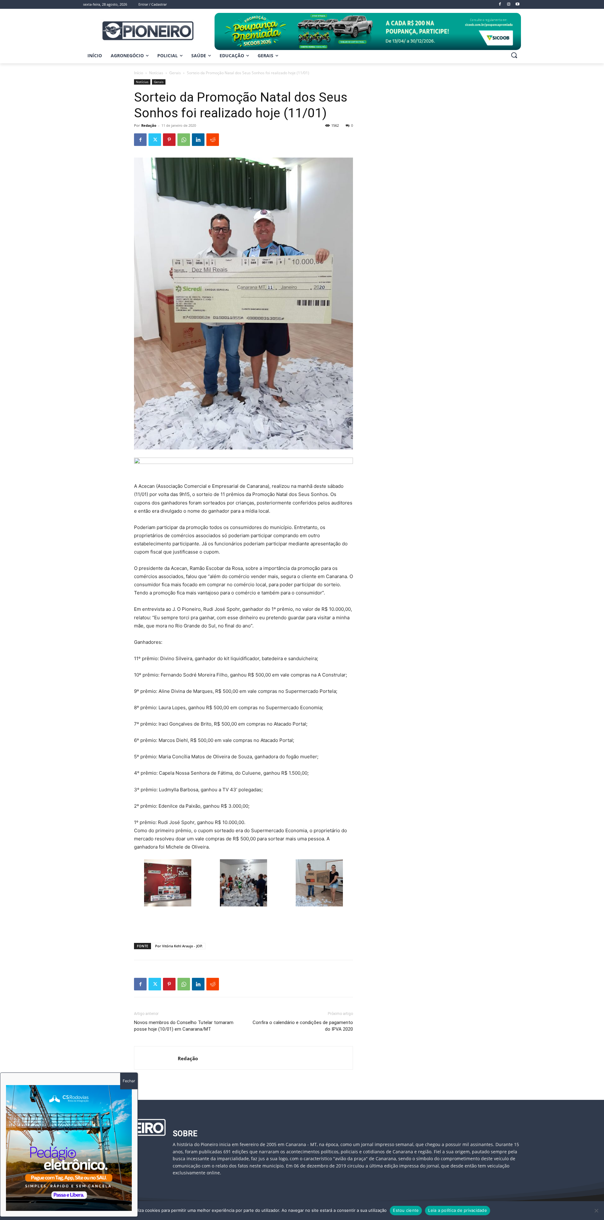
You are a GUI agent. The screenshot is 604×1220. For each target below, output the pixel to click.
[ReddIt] (212, 139)
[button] (514, 55)
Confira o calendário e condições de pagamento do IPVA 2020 (303, 1026)
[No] (596, 1210)
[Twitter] (154, 139)
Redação (148, 125)
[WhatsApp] (183, 139)
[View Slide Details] (368, 31)
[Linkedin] (198, 139)
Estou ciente (406, 1210)
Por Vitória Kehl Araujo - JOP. (179, 946)
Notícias (156, 72)
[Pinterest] (169, 139)
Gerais (175, 72)
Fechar (129, 1080)
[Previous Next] (69, 1148)
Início (138, 72)
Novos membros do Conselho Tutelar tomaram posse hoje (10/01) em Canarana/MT (183, 1026)
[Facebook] (140, 139)
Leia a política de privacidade (457, 1210)
